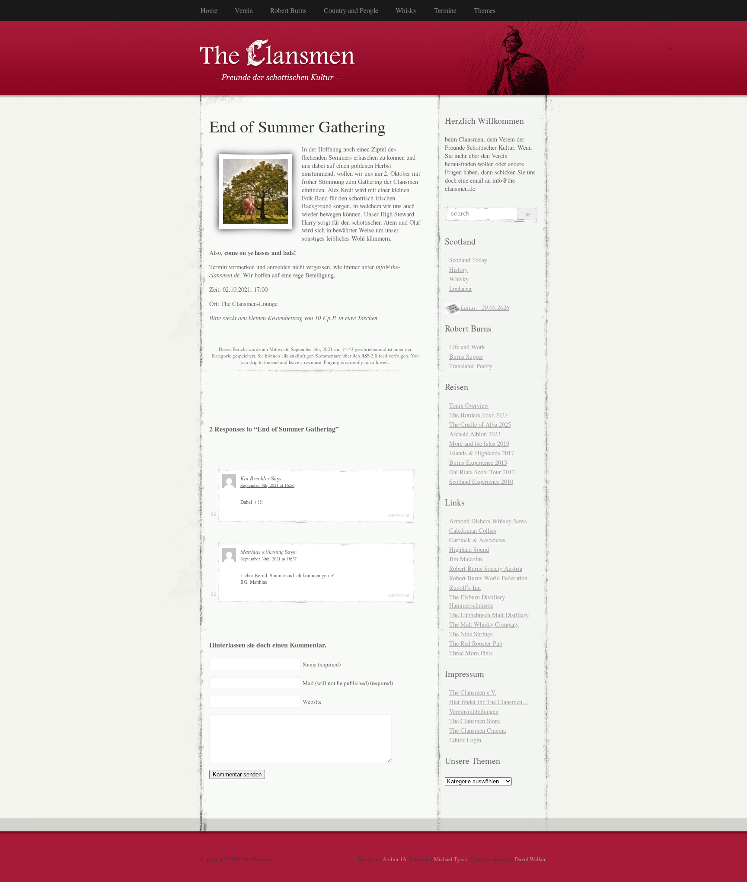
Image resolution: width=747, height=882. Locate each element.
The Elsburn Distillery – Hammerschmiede (479, 601)
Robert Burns (288, 10)
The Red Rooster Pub (475, 643)
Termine (445, 10)
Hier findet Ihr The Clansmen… (488, 702)
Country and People (351, 10)
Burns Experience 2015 (478, 462)
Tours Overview (468, 405)
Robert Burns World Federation (488, 578)
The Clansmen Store (474, 721)
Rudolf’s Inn (465, 587)
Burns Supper (466, 356)
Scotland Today (468, 260)
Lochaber (460, 288)
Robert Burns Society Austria (485, 568)
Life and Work (467, 347)
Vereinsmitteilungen (473, 711)
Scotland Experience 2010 (481, 481)
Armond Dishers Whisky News (488, 521)
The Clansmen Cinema (477, 730)
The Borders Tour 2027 (478, 415)
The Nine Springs (471, 634)
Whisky (406, 10)
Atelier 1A (394, 859)
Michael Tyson (450, 859)
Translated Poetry (470, 366)
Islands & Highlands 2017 (481, 453)
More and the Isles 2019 (479, 443)
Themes (484, 10)
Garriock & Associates (477, 540)
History (458, 269)
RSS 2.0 (369, 355)
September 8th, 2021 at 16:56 (267, 485)
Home (209, 10)
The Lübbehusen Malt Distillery (489, 615)
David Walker (530, 859)
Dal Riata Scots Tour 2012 (482, 472)
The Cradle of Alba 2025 (480, 424)
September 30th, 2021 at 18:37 (268, 559)
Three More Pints (471, 653)
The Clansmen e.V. (472, 692)
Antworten (398, 515)
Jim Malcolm (465, 559)
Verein (244, 10)
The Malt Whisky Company (484, 624)
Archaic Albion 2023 (475, 434)
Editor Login (465, 740)
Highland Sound (469, 549)
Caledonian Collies (472, 530)
